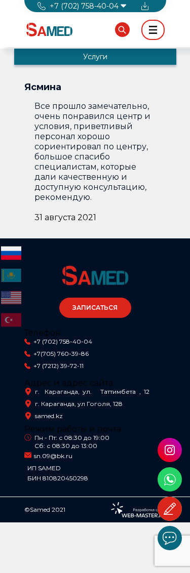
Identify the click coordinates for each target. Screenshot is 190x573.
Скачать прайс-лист (145, 6)
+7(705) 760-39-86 (61, 353)
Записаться (95, 307)
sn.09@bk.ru (53, 456)
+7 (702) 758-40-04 (62, 341)
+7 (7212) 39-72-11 (58, 366)
